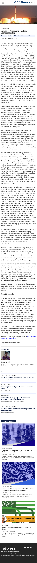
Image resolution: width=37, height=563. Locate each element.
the (28, 336)
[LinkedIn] (29, 3)
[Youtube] (25, 547)
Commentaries (5, 28)
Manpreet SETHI (6, 362)
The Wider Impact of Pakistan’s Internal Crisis (16, 528)
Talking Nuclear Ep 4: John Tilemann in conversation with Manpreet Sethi (15, 398)
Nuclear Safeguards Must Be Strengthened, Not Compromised (18, 409)
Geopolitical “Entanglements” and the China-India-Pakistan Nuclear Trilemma (18, 489)
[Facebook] (25, 3)
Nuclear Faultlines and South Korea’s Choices (17, 378)
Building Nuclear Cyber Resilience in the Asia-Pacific (18, 388)
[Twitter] (27, 3)
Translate (33, 2)
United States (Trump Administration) (24, 36)
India (9, 36)
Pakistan (3, 36)
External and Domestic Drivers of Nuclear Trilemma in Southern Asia (17, 451)
